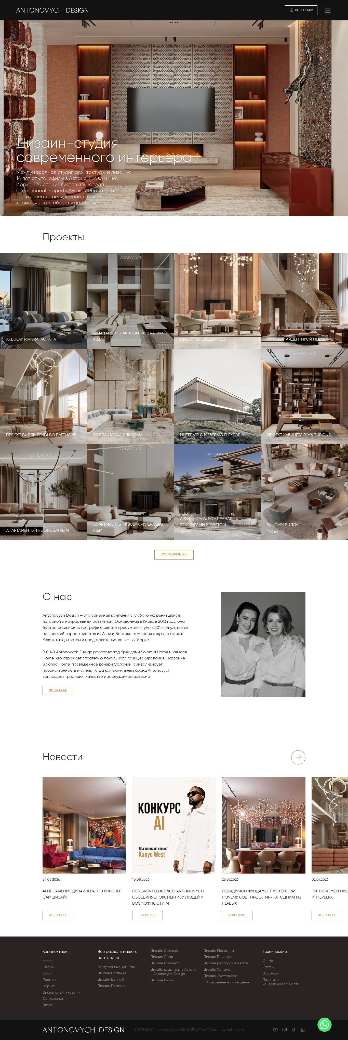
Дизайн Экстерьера (220, 976)
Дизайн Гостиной (112, 986)
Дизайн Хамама (217, 969)
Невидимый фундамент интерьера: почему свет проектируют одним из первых (261, 897)
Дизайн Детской (164, 951)
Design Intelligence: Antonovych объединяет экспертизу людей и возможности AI (168, 897)
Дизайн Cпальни (112, 973)
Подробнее (58, 690)
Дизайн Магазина (219, 951)
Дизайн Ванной (111, 979)
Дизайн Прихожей (218, 957)
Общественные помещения (227, 982)
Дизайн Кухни (162, 980)
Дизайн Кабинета (165, 963)
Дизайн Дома (162, 957)
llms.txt (239, 1029)
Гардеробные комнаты (117, 967)
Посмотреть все (174, 554)
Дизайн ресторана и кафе (226, 963)
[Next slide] (298, 757)
